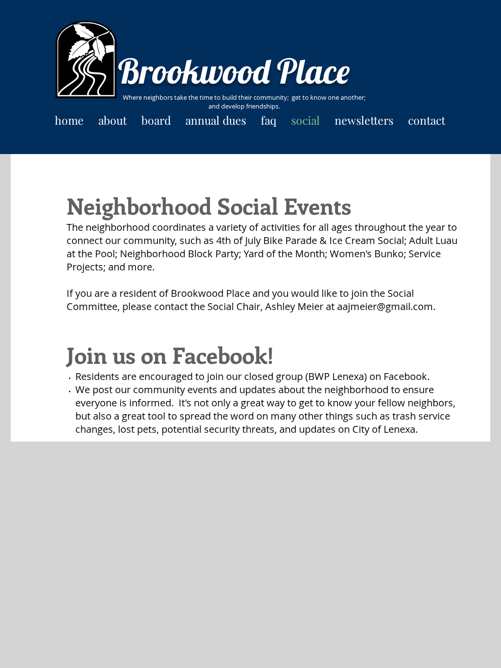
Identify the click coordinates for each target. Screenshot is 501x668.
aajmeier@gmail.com (385, 306)
